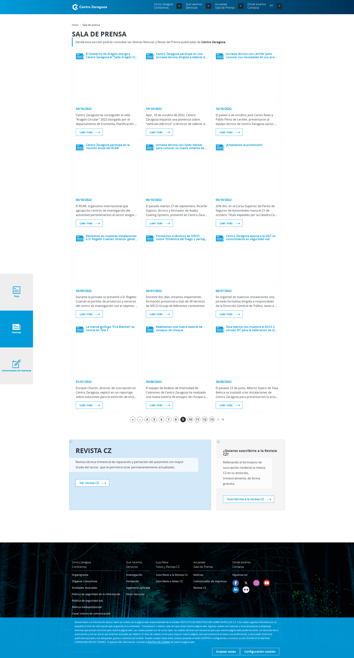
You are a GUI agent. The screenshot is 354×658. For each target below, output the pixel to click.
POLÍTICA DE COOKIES (159, 641)
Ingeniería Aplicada (138, 587)
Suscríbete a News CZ (169, 581)
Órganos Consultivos (84, 581)
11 (197, 419)
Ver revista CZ (89, 483)
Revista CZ (199, 587)
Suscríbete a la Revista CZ (172, 575)
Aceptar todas (226, 652)
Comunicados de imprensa (210, 581)
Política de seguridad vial (87, 600)
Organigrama (80, 575)
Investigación (134, 575)
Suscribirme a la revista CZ (245, 499)
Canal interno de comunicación (91, 613)
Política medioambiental (87, 607)
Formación (132, 581)
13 (212, 419)
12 (204, 419)
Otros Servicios (135, 594)
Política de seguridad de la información (96, 594)
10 (190, 419)
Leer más (86, 132)
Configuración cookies (259, 652)
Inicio (75, 25)
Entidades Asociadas (84, 587)
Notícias (198, 575)
